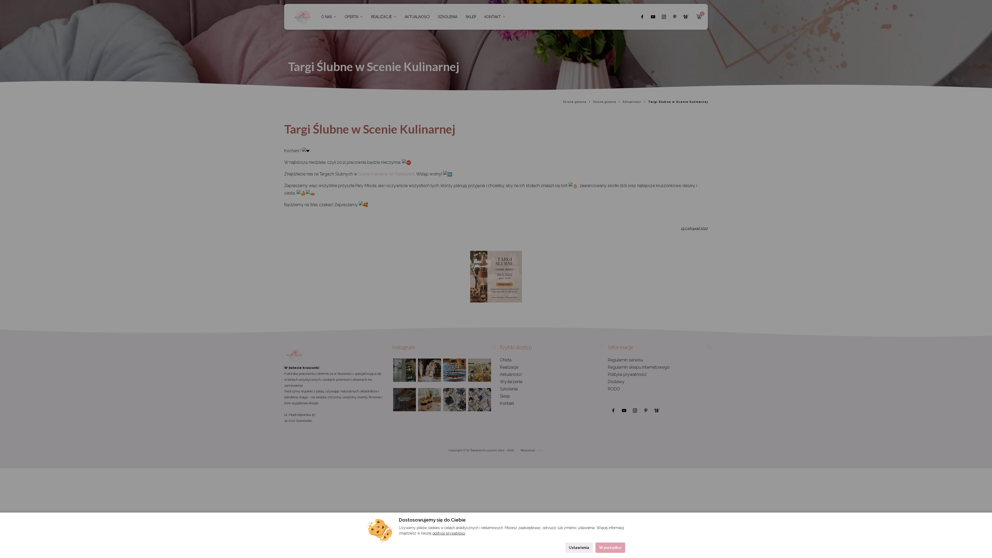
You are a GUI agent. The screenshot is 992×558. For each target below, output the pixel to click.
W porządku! (610, 548)
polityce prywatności (448, 533)
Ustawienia (579, 548)
